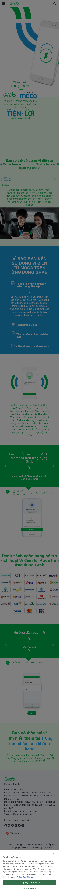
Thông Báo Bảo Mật (25, 877)
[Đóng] (53, 853)
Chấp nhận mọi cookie (29, 882)
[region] (29, 871)
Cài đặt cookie (29, 888)
